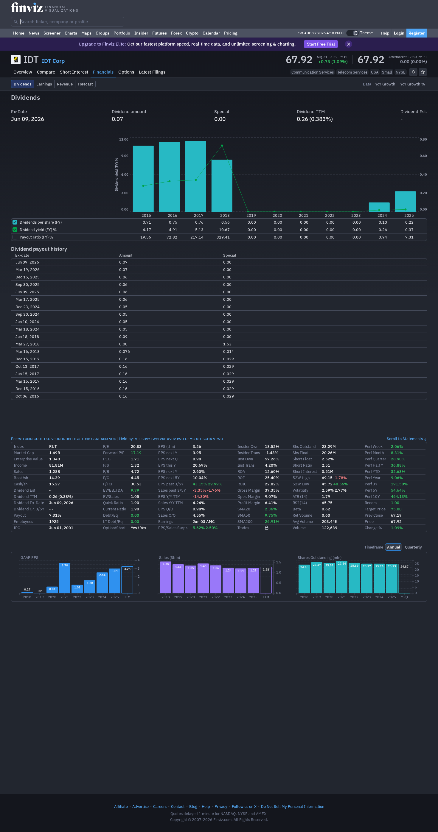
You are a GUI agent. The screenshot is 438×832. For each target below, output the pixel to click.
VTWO (218, 439)
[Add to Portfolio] (423, 72)
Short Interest (74, 72)
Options (126, 72)
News (34, 33)
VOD (112, 439)
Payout (20, 515)
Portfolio (122, 33)
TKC (47, 439)
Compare (46, 72)
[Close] (348, 44)
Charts (71, 33)
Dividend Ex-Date (29, 502)
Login (399, 33)
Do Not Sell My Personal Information (292, 806)
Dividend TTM (25, 496)
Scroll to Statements (405, 438)
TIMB (85, 439)
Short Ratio (302, 465)
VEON (56, 439)
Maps (86, 33)
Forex (176, 33)
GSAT (95, 439)
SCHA (207, 439)
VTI (138, 439)
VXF (163, 439)
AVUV (171, 439)
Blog (193, 806)
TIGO (76, 439)
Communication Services (312, 72)
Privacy (221, 806)
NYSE (401, 72)
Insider (141, 33)
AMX (104, 439)
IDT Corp (53, 60)
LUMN (28, 439)
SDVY (146, 439)
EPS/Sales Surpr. (173, 527)
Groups (102, 33)
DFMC (190, 439)
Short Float (302, 458)
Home (18, 33)
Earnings (165, 521)
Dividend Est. (25, 490)
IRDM (66, 439)
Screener (52, 33)
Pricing (230, 33)
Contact (178, 806)
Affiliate (121, 806)
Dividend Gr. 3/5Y (29, 509)
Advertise (140, 806)
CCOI (38, 439)
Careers (160, 806)
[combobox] (67, 22)
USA (374, 72)
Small (387, 72)
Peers (16, 438)
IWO (180, 439)
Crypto (192, 33)
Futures (159, 33)
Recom (371, 502)
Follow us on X (244, 806)
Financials (103, 72)
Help (384, 33)
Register (417, 33)
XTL (199, 439)
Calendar (211, 33)
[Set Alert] (413, 72)
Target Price (375, 509)
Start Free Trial (321, 44)
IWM (155, 439)
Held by (126, 438)
